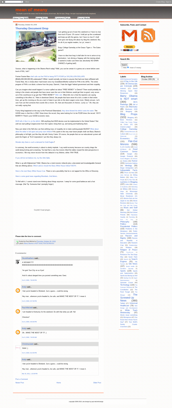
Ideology (128, 166)
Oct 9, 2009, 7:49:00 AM (29, 337)
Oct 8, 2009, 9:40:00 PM (29, 322)
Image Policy (41, 18)
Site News (133, 264)
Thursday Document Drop (31, 28)
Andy (24, 287)
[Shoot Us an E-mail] (129, 44)
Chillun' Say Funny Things (128, 122)
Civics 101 (128, 124)
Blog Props (128, 114)
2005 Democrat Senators (128, 79)
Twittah (122, 303)
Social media (130, 266)
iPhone (126, 172)
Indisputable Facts (128, 170)
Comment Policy (62, 18)
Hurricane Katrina (131, 163)
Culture (122, 134)
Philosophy (124, 222)
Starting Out (127, 278)
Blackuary (133, 107)
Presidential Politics (128, 226)
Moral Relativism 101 (128, 196)
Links (127, 184)
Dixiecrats (123, 136)
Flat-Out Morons (48, 243)
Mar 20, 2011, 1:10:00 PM (29, 373)
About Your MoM (20, 18)
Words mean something (128, 315)
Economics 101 (128, 139)
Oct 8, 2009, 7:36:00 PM (29, 280)
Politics (123, 224)
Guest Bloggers (125, 158)
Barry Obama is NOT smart (33, 243)
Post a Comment (21, 379)
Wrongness (127, 317)
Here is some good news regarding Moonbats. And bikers (36, 176)
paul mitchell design (97, 401)
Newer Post (19, 383)
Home (59, 383)
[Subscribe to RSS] (148, 44)
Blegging (129, 111)
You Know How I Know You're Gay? (128, 319)
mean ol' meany (31, 9)
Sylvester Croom (126, 282)
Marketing (134, 187)
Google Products (126, 156)
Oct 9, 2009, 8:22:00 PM (29, 353)
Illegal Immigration (127, 168)
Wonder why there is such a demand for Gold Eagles (34, 142)
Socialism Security (126, 268)
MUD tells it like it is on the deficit (27, 121)
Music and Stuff (130, 208)
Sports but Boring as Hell (128, 276)
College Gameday (128, 129)
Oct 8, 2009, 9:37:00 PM (29, 301)
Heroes (135, 158)
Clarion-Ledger (125, 127)
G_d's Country (125, 147)
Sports (123, 271)
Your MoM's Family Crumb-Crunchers (128, 324)
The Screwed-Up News (128, 297)
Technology (125, 285)
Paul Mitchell (27, 307)
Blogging (131, 117)
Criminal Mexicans (129, 131)
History (125, 161)
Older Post (97, 383)
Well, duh (58, 95)
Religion (129, 247)
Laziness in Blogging (128, 182)
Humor (134, 161)
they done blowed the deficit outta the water (78, 111)
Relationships (133, 245)
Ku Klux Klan (131, 179)
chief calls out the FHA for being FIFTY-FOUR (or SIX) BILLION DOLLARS (57, 76)
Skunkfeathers (28, 258)
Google (129, 154)
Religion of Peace (128, 250)
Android (123, 88)
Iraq (132, 173)
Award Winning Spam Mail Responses (128, 91)
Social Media (84, 18)
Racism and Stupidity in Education (128, 240)
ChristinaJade (27, 344)
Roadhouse (129, 252)
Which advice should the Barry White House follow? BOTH (54, 166)
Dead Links (132, 134)
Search (126, 259)
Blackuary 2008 (131, 109)
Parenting (132, 217)
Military (125, 189)
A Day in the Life (130, 81)
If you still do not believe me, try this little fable (32, 158)
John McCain (124, 175)
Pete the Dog (126, 219)
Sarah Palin (132, 257)
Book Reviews (126, 120)
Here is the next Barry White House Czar (30, 171)
